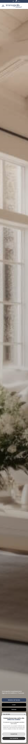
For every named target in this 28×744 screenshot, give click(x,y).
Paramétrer (13, 734)
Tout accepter (14, 738)
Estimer (14, 709)
